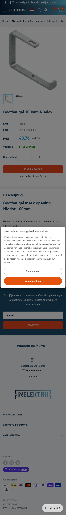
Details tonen (33, 271)
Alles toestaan (33, 280)
